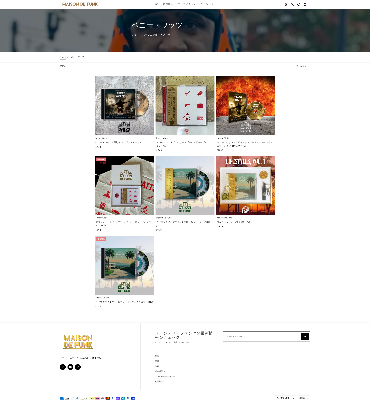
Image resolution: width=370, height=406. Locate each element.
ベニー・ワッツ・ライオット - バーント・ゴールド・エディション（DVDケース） (244, 144)
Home (63, 57)
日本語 (302, 398)
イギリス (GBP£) (283, 398)
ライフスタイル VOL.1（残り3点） (235, 222)
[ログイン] (292, 4)
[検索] (298, 4)
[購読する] (305, 336)
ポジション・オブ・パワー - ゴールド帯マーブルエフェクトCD (184, 144)
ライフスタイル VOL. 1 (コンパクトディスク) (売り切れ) (124, 302)
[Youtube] (70, 367)
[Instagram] (63, 367)
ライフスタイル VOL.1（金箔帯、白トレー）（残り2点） (183, 224)
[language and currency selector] (286, 4)
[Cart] (305, 4)
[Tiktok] (78, 367)
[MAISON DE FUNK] (80, 4)
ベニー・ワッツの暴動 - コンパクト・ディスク (119, 142)
